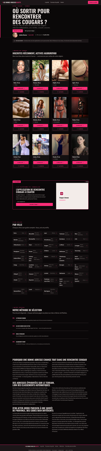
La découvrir (20, 88)
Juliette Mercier (23, 35)
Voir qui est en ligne (29, 30)
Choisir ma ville (93, 2)
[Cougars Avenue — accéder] (61, 193)
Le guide (47, 2)
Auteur (62, 2)
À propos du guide (54, 2)
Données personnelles (70, 446)
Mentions (62, 446)
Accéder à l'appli (34, 204)
